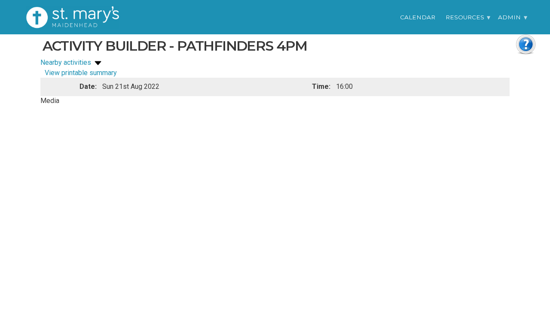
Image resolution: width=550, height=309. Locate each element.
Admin (509, 17)
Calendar (417, 17)
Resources (465, 17)
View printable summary (81, 73)
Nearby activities (66, 62)
